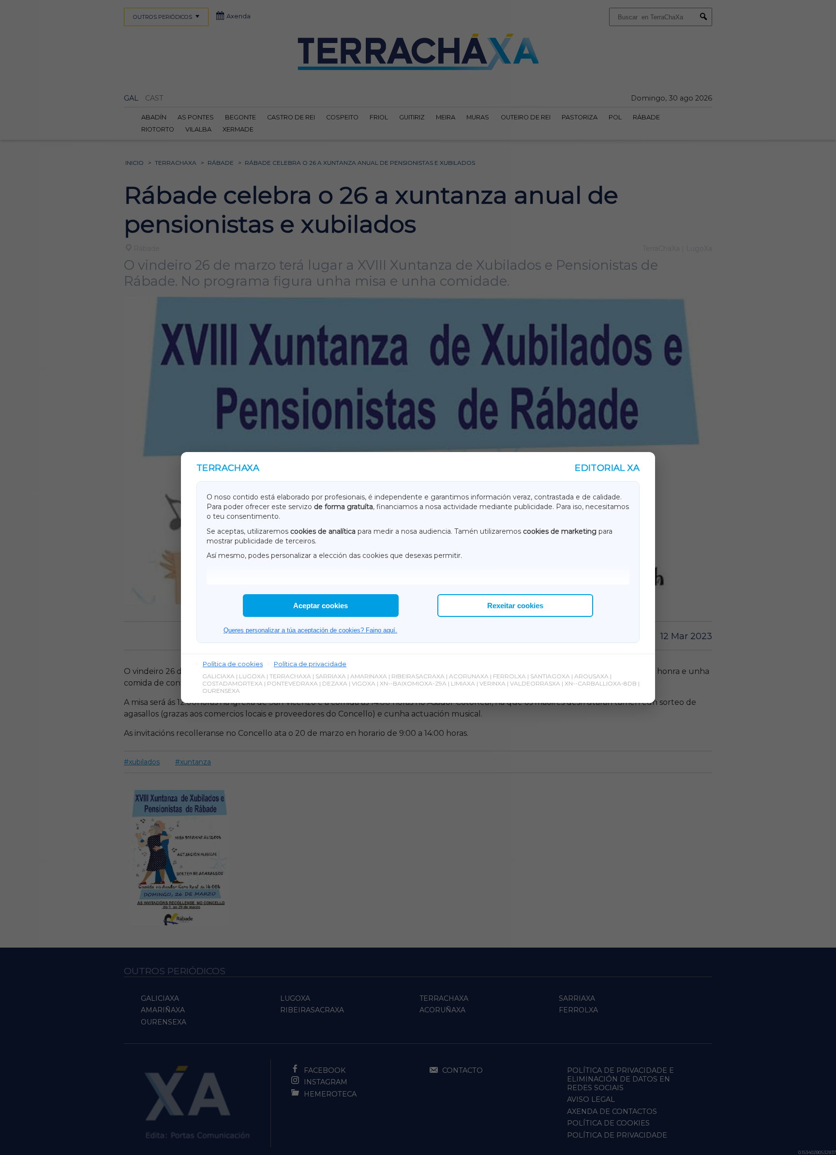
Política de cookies (233, 664)
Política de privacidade (310, 664)
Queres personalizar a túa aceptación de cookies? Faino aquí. (310, 630)
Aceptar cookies (320, 605)
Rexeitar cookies (515, 605)
